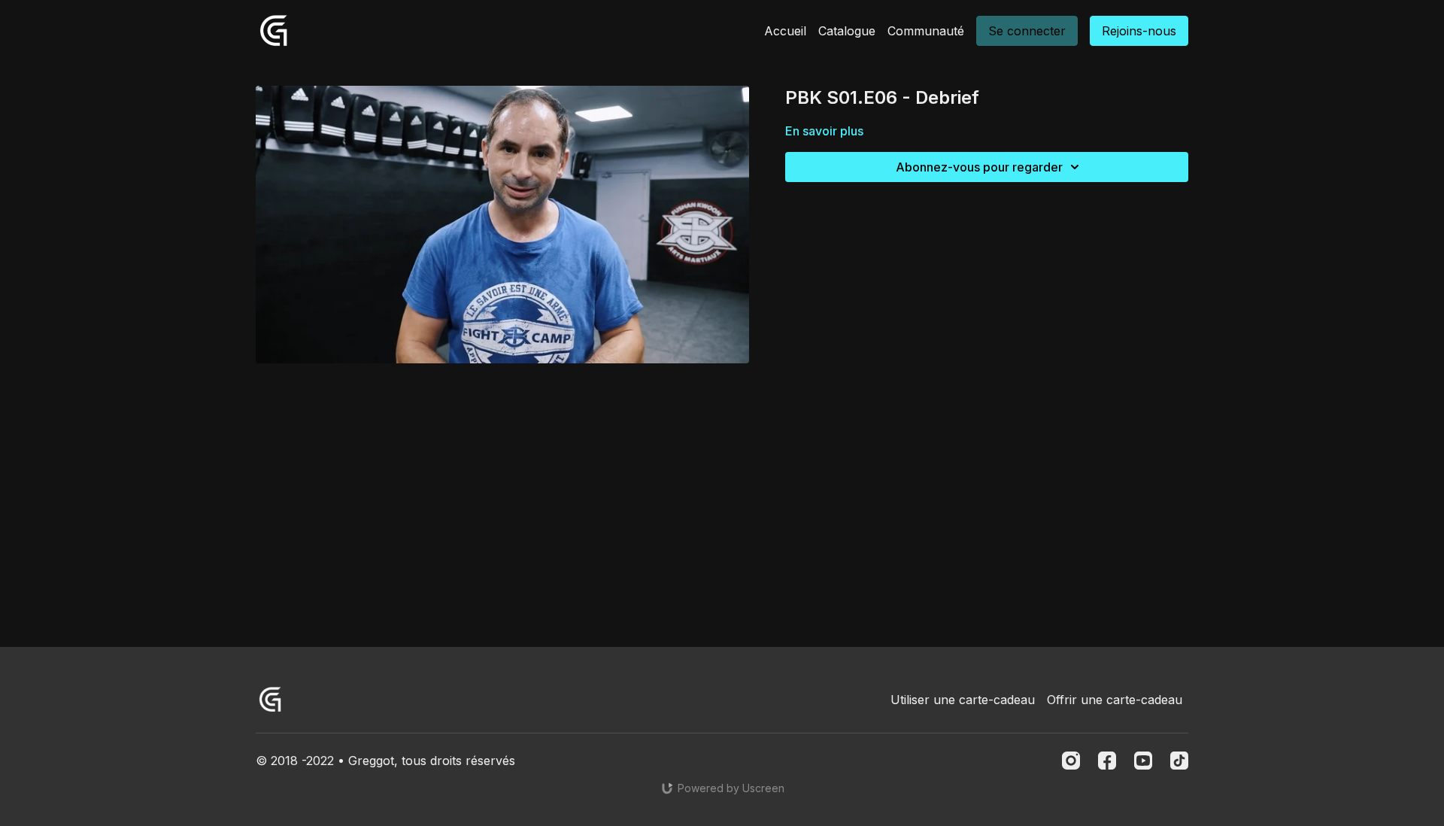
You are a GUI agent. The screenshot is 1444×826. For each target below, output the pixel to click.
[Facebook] (1107, 761)
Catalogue (846, 30)
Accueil (785, 30)
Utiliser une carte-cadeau (962, 699)
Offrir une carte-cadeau (1114, 699)
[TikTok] (1179, 761)
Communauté (925, 30)
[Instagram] (1071, 761)
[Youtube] (1143, 761)
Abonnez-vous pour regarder (979, 167)
